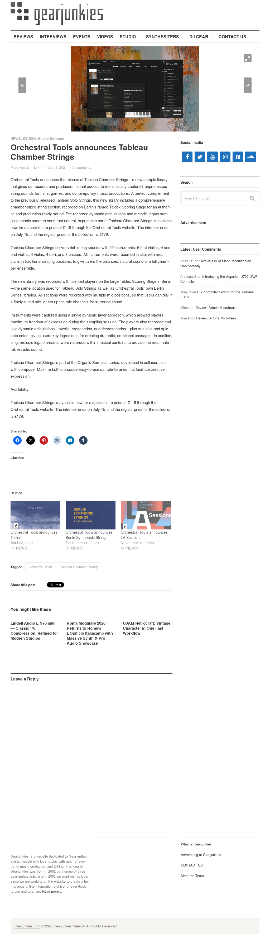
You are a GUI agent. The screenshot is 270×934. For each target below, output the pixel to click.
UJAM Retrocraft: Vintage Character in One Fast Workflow (146, 628)
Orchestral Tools (40, 566)
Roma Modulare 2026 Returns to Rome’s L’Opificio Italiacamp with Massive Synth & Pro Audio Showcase (90, 633)
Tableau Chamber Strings (106, 179)
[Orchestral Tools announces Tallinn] (35, 515)
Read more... (52, 891)
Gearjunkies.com (27, 925)
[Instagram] (225, 157)
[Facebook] (187, 157)
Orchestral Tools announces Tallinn (34, 534)
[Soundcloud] (250, 157)
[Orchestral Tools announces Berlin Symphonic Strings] (90, 515)
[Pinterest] (238, 157)
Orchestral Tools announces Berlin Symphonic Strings (89, 534)
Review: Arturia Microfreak (215, 307)
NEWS (16, 138)
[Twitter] (200, 157)
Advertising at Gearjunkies (201, 854)
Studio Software (51, 138)
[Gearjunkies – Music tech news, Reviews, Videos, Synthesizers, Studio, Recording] (57, 13)
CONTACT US (192, 865)
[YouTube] (212, 157)
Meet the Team (192, 875)
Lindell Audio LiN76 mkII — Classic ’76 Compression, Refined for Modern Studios (34, 630)
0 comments (82, 167)
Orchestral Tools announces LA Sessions (144, 534)
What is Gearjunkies (196, 844)
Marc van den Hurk (25, 167)
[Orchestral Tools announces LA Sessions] (146, 515)
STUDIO (29, 138)
